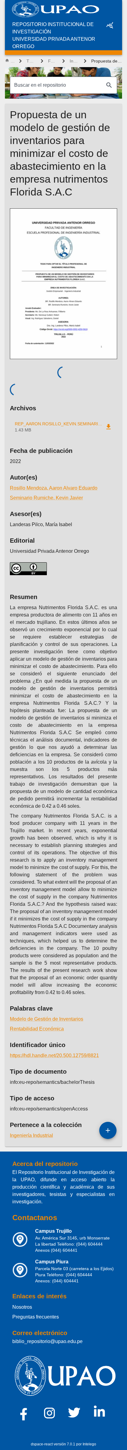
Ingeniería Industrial (74, 61)
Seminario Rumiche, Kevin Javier (46, 497)
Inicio (12, 61)
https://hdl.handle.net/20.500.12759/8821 (54, 1055)
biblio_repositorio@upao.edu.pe (47, 1341)
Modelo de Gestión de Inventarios (46, 1019)
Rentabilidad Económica (37, 1028)
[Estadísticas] (109, 25)
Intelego (89, 1444)
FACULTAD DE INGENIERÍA (52, 61)
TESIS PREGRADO (31, 61)
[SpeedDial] (108, 1130)
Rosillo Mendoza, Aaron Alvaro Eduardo (53, 488)
